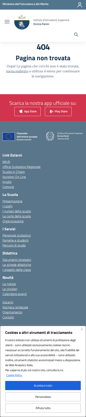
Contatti (8, 317)
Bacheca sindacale (15, 307)
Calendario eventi (15, 293)
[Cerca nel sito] (76, 35)
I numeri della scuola (17, 211)
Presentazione (12, 201)
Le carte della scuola (17, 216)
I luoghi (8, 206)
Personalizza (43, 396)
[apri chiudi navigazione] (7, 22)
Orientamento (12, 312)
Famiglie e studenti (16, 240)
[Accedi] (79, 5)
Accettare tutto (43, 385)
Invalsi (7, 181)
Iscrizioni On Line (14, 176)
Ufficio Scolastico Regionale (21, 166)
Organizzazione (13, 221)
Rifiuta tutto (43, 408)
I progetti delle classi (17, 269)
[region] (43, 371)
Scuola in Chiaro (14, 171)
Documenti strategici (17, 259)
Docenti (8, 302)
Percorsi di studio (14, 245)
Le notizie (9, 283)
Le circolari (10, 288)
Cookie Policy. (14, 375)
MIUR (6, 161)
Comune (8, 186)
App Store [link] (30, 111)
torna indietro (17, 71)
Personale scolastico (17, 235)
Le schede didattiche (17, 264)
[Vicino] (81, 329)
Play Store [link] (60, 111)
